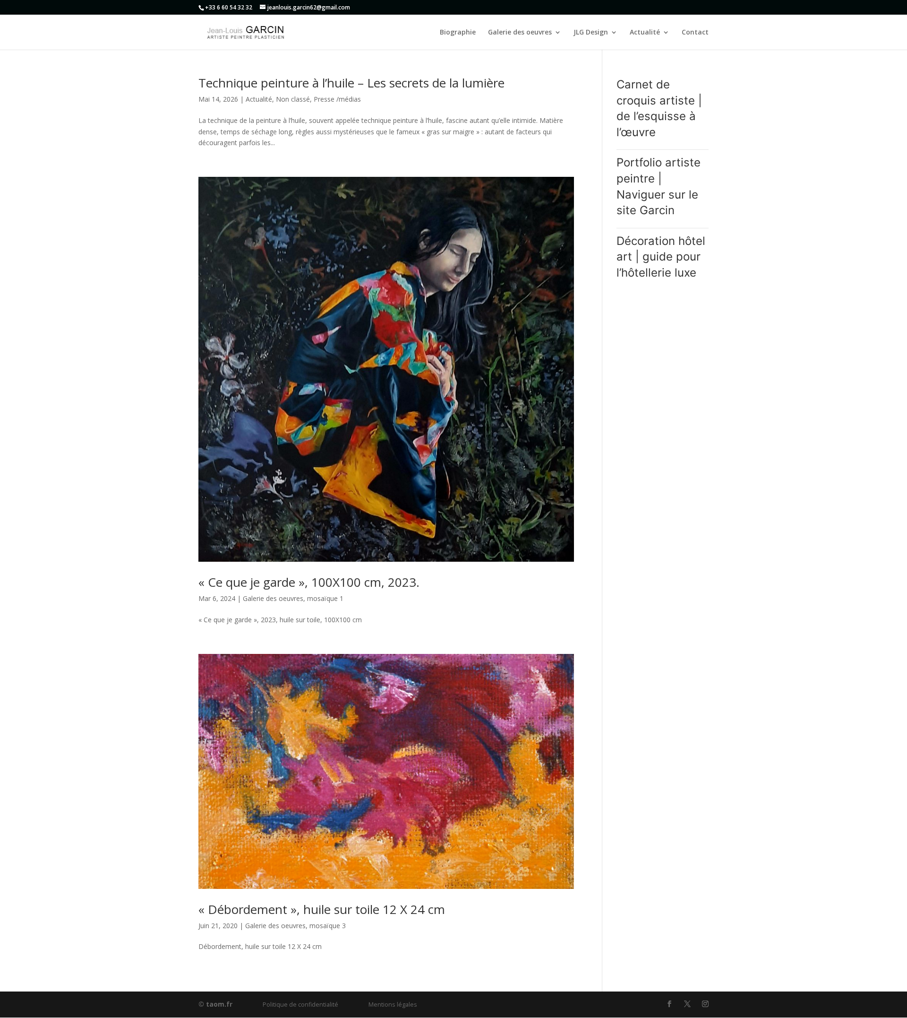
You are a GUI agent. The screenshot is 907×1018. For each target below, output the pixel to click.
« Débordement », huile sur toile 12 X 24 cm (321, 909)
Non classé (293, 99)
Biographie (458, 32)
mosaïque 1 (325, 598)
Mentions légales (392, 1005)
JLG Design (590, 32)
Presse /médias (337, 99)
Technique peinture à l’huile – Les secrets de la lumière (351, 82)
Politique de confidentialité (300, 1005)
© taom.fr (215, 1004)
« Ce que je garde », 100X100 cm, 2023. (308, 582)
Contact (695, 32)
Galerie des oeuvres (520, 32)
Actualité (645, 32)
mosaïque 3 (327, 925)
